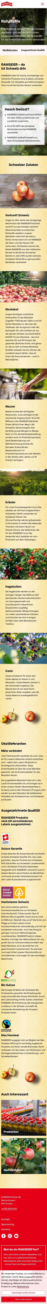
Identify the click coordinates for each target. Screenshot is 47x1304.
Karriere (5, 1229)
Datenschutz (23, 1286)
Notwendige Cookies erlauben (23, 1293)
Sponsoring (7, 1224)
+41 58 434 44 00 (9, 1208)
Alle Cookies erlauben (23, 1299)
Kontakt (5, 1219)
